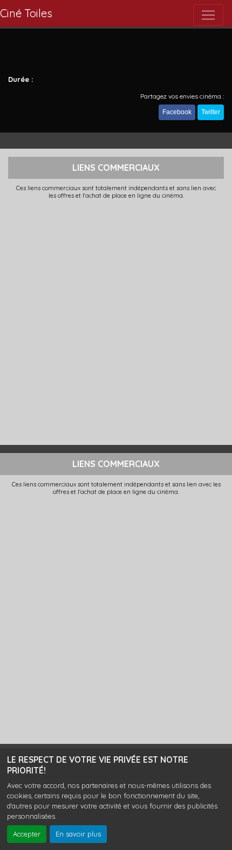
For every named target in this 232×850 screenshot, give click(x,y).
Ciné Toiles (26, 13)
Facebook (177, 112)
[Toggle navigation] (208, 15)
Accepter (26, 834)
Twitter (210, 112)
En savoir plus (78, 834)
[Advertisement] (116, 321)
